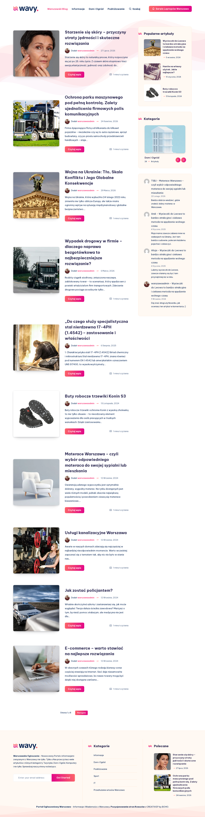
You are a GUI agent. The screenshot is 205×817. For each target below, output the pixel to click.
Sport (96, 776)
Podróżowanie (116, 9)
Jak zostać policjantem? (89, 590)
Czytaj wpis (76, 75)
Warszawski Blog (57, 9)
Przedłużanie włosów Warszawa (109, 790)
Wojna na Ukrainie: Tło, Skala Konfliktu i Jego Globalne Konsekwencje (94, 177)
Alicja (154, 250)
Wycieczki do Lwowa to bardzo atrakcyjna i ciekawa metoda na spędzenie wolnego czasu (174, 46)
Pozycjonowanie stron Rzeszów (128, 806)
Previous (178, 160)
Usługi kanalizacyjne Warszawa (96, 532)
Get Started (63, 777)
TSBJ (154, 180)
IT (95, 783)
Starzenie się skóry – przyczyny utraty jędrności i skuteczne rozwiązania (95, 38)
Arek (153, 213)
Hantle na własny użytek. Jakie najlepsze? (172, 69)
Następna (81, 713)
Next (183, 160)
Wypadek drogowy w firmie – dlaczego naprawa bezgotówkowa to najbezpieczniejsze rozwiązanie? (93, 252)
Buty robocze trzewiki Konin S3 (95, 396)
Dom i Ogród (96, 9)
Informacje (78, 9)
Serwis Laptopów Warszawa (172, 8)
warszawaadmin (160, 283)
